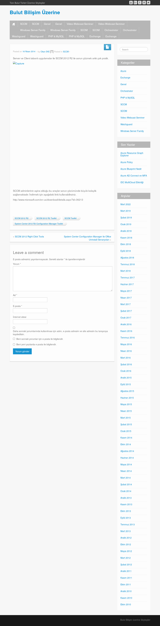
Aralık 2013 (126, 497)
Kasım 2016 (126, 330)
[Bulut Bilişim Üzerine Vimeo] (144, 2)
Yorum (17, 263)
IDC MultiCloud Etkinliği (131, 182)
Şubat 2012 (126, 564)
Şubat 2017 (126, 310)
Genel (47, 23)
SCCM (23, 23)
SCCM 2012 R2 (21, 218)
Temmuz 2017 (127, 277)
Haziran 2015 (127, 397)
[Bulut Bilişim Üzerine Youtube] (131, 2)
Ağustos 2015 (127, 390)
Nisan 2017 (126, 297)
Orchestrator (111, 30)
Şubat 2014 (126, 484)
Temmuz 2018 (127, 264)
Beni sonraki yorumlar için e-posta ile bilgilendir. (39, 338)
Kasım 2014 (126, 437)
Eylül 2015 (125, 384)
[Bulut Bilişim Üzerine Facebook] (140, 2)
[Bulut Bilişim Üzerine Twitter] (148, 2)
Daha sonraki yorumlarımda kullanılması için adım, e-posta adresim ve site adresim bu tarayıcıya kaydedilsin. (60, 333)
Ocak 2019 (125, 224)
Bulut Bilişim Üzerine (35, 12)
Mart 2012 (125, 557)
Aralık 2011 (126, 571)
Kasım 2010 (126, 597)
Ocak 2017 (125, 317)
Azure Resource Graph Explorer (131, 154)
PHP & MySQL (56, 36)
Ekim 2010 (125, 604)
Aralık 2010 (126, 591)
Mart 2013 (125, 531)
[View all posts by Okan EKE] (51, 51)
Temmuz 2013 (127, 524)
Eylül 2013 (125, 517)
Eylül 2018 (125, 250)
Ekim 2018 (125, 244)
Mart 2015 (125, 417)
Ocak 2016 (125, 370)
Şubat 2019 (126, 217)
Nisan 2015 (126, 410)
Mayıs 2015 (126, 404)
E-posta (17, 306)
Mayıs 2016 (126, 344)
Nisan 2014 (126, 470)
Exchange (95, 36)
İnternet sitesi (19, 316)
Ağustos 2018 (127, 257)
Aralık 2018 (126, 230)
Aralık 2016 (126, 324)
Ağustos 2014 (127, 451)
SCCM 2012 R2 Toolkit (46, 218)
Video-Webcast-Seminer (80, 23)
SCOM (84, 30)
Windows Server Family (32, 30)
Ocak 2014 (125, 491)
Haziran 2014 (127, 457)
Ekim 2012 (125, 544)
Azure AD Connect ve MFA (133, 175)
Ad (15, 295)
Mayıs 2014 (126, 464)
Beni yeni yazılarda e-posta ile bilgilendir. (36, 344)
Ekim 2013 (125, 511)
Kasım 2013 (126, 504)
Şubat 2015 (126, 424)
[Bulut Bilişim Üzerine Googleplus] (135, 2)
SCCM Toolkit (71, 218)
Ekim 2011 (125, 584)
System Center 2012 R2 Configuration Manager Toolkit (39, 223)
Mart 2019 (125, 210)
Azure (123, 70)
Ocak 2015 (125, 431)
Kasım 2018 (126, 237)
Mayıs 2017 (126, 290)
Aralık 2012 (126, 537)
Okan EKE (45, 51)
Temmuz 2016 (127, 337)
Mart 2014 (125, 477)
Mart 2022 (125, 204)
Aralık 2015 (126, 377)
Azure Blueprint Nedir (131, 168)
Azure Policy (126, 162)
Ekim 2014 (125, 444)
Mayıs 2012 (126, 551)
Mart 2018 (125, 270)
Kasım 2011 (126, 577)
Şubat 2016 (126, 364)
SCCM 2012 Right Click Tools (29, 236)
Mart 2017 (125, 304)
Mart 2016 (125, 357)
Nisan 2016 (126, 350)
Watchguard (18, 36)
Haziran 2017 (127, 284)
